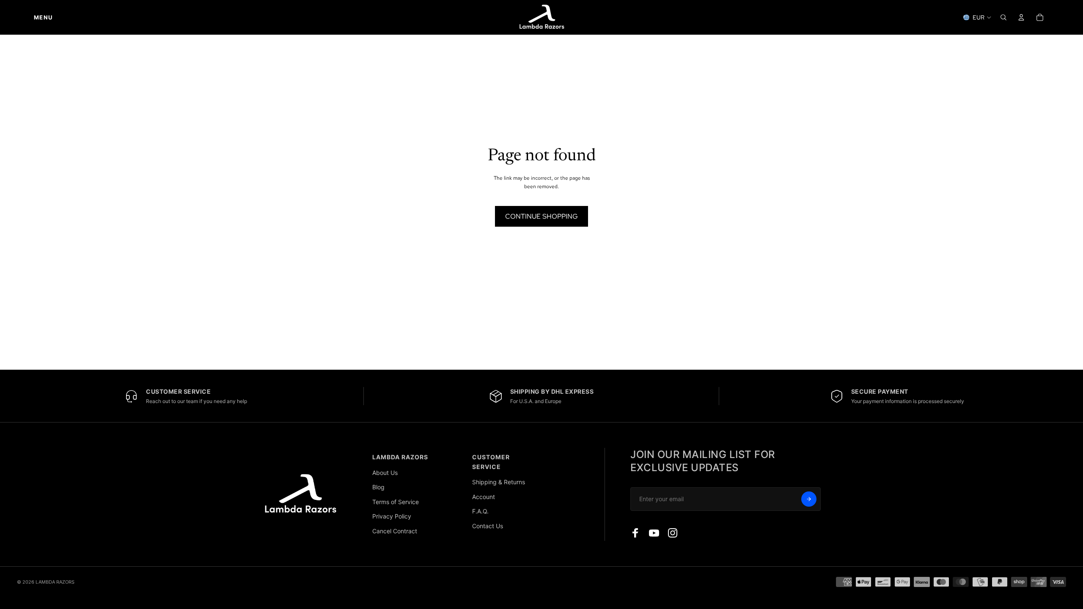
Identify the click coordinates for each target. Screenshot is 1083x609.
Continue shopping (541, 216)
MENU (43, 17)
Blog (378, 487)
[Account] (1021, 17)
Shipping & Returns (498, 482)
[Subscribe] (808, 499)
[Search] (1003, 17)
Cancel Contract (394, 531)
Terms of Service (395, 501)
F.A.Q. (480, 511)
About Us (385, 472)
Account (483, 496)
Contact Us (487, 525)
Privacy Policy (391, 516)
